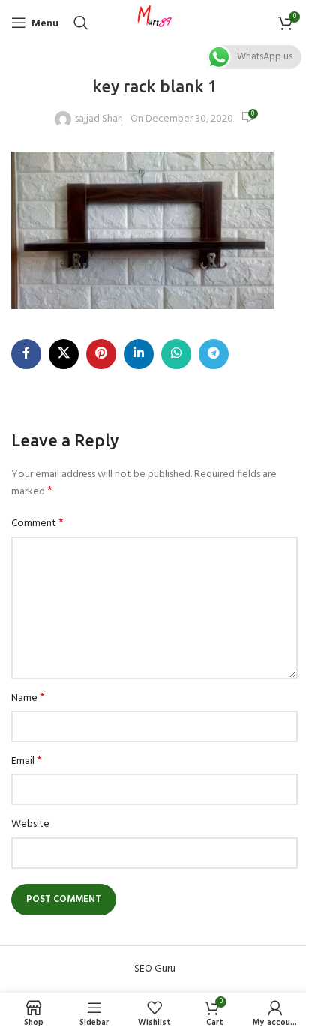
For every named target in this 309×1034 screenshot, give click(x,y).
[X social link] (64, 354)
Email (26, 761)
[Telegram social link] (214, 354)
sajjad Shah (99, 119)
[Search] (81, 23)
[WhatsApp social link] (176, 354)
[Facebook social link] (26, 354)
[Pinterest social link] (101, 354)
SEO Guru (155, 969)
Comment (37, 523)
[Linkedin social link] (139, 354)
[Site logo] (154, 23)
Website (30, 824)
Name (28, 698)
